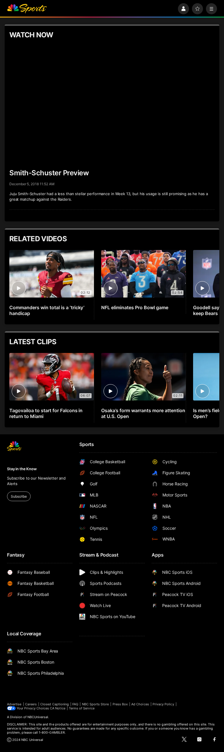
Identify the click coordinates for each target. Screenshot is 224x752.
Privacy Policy (163, 704)
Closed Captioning (54, 704)
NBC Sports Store (95, 704)
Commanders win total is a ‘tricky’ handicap (46, 310)
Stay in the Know (22, 468)
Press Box (120, 704)
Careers (31, 704)
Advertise (14, 704)
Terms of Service (81, 708)
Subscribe (19, 496)
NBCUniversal (37, 717)
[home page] (27, 8)
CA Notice (57, 708)
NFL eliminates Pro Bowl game (134, 307)
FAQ (75, 704)
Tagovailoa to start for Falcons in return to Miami (46, 413)
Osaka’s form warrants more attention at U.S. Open (143, 413)
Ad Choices (140, 704)
